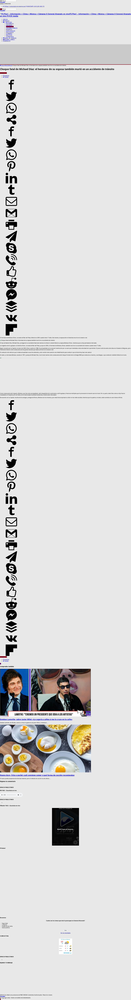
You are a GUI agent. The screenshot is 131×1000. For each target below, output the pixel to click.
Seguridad (5, 923)
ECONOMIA (9, 33)
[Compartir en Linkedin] (11, 183)
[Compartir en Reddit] (11, 288)
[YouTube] (2, 2)
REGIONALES (10, 23)
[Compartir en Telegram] (11, 241)
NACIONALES (10, 26)
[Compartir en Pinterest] (11, 171)
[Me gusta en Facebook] (11, 276)
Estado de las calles (7, 926)
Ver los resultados (65, 933)
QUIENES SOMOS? (9, 39)
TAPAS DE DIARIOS (10, 38)
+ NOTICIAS (8, 22)
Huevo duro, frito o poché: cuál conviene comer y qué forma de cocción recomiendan (37, 775)
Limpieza (4, 925)
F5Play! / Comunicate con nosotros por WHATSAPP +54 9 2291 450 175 (24, 6)
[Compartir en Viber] (11, 265)
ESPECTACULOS (10, 31)
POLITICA (9, 35)
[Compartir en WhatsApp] (11, 113)
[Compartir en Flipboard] (11, 335)
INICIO (5, 19)
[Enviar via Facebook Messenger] (11, 300)
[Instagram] (1, 2)
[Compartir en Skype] (11, 253)
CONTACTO (7, 41)
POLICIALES (10, 32)
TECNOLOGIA (10, 36)
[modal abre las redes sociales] (11, 125)
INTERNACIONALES (11, 28)
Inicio (2, 65)
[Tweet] (11, 101)
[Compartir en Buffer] (11, 311)
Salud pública (6, 927)
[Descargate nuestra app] (3, 2)
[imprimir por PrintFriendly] (11, 230)
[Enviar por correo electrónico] (11, 206)
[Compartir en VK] (11, 323)
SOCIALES (9, 25)
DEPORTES (9, 29)
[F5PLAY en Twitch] (4, 2)
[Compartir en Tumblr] (11, 195)
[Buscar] (1, 1)
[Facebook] (0, 2)
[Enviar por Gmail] (11, 218)
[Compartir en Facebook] (11, 90)
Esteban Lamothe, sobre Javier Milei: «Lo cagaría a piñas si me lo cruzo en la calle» (36, 719)
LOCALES (6, 21)
